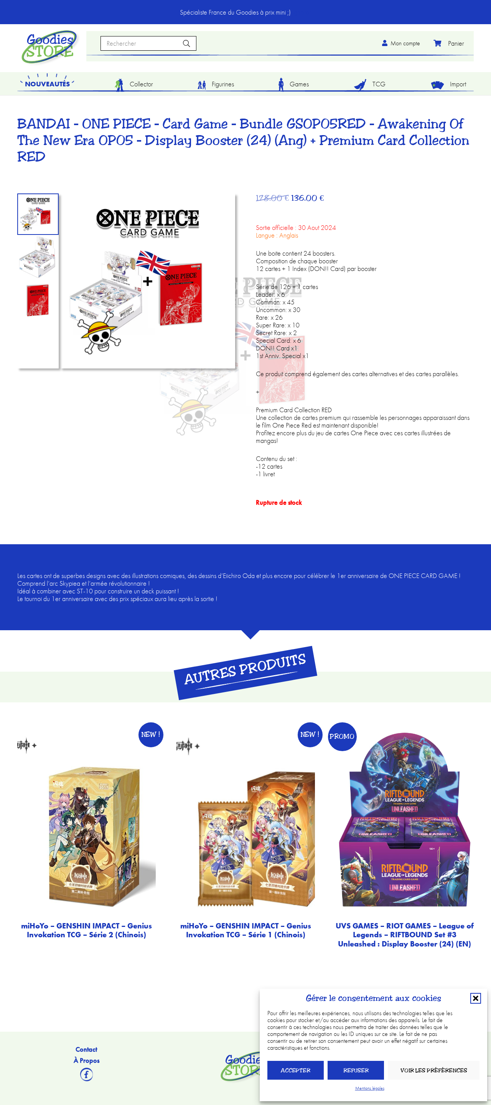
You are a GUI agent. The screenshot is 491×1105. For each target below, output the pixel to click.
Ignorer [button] (301, 12)
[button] (475, 998)
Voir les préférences (433, 1070)
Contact (86, 1049)
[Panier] (447, 43)
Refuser (356, 1070)
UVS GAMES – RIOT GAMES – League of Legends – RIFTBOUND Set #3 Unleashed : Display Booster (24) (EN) (405, 935)
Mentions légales (369, 1088)
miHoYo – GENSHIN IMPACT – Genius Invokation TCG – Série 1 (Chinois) (245, 930)
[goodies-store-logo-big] (49, 47)
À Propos (86, 1060)
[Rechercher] (186, 43)
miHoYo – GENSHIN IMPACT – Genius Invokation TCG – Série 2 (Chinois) (86, 930)
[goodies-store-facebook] (86, 1074)
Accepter (295, 1070)
